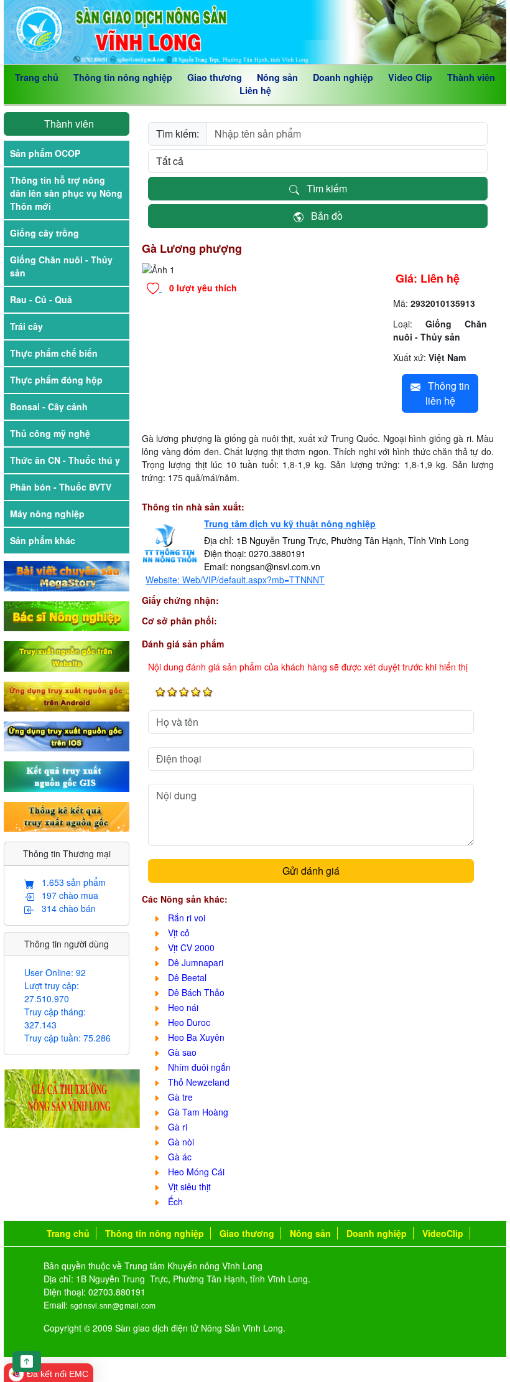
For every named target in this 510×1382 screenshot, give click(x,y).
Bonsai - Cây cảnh (49, 406)
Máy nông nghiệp (47, 513)
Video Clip (410, 77)
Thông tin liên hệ (445, 393)
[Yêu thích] (154, 287)
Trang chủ (36, 77)
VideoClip (442, 1233)
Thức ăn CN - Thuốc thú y (65, 460)
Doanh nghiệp (343, 77)
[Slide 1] (257, 259)
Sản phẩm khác (42, 540)
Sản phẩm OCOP (45, 153)
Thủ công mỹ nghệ (50, 433)
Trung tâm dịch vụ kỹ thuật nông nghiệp (290, 523)
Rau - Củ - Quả (41, 299)
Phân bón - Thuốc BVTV (60, 487)
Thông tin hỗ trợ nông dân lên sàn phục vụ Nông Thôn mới (66, 193)
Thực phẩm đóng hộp (56, 380)
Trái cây (26, 326)
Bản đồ (323, 216)
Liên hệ (255, 90)
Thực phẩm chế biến (54, 353)
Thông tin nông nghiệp (122, 77)
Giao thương (214, 77)
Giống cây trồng (44, 233)
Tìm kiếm (323, 188)
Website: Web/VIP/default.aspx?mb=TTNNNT (235, 579)
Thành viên (471, 77)
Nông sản (277, 77)
